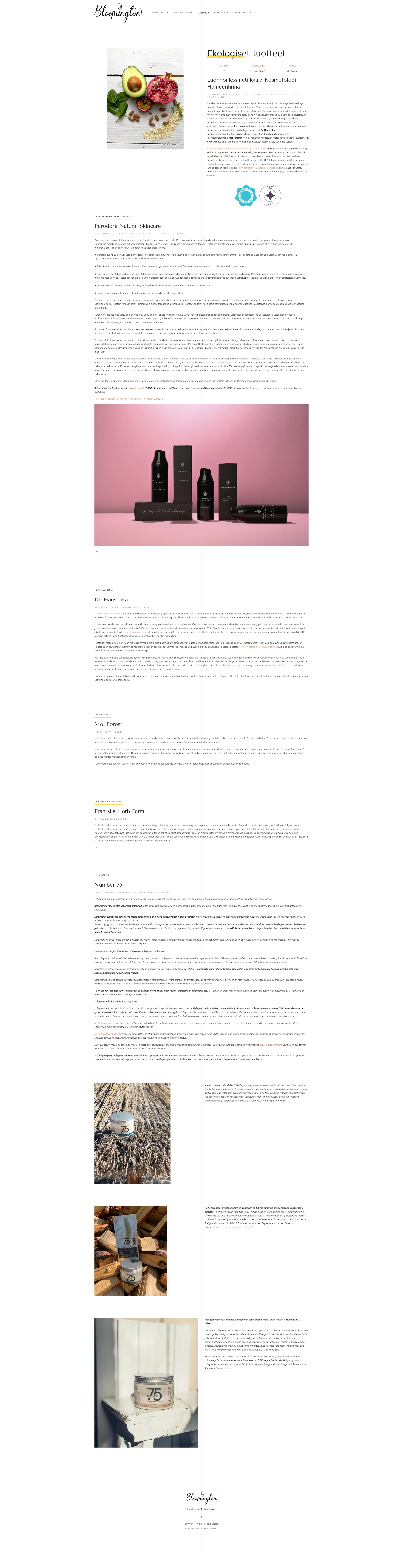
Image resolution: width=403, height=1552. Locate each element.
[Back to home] (118, 12)
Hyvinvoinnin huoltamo (201, 1509)
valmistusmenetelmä (274, 665)
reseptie (123, 661)
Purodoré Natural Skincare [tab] (113, 216)
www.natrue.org (138, 632)
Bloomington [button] (160, 13)
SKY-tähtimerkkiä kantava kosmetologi (258, 167)
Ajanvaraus (221, 13)
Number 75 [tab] (102, 875)
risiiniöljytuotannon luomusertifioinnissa (259, 646)
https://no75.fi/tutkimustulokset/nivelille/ (233, 1227)
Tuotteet (204, 13)
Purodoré (223, 65)
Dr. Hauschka (258, 65)
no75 (223, 71)
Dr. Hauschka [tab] (104, 590)
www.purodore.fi (136, 388)
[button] (96, 551)
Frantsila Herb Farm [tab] (109, 801)
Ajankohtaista (242, 13)
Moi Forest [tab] (102, 714)
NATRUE (177, 624)
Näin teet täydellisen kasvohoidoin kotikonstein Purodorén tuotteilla (128, 398)
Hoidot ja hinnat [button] (183, 13)
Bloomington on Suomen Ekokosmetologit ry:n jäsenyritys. (236, 148)
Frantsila (292, 65)
